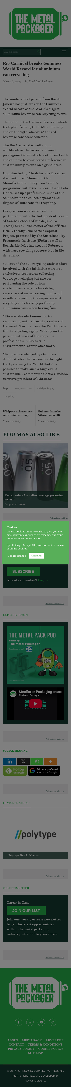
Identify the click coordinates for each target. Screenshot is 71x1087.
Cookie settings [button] (17, 555)
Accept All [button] (36, 555)
